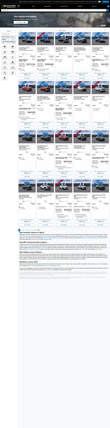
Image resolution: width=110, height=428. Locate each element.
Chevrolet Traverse (86, 237)
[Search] (107, 10)
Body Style (4, 58)
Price (4, 79)
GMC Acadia (36, 249)
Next (38, 230)
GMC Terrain (29, 249)
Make (12, 48)
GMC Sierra (28, 246)
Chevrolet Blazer (48, 239)
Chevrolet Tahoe (35, 239)
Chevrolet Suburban (98, 237)
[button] (108, 6)
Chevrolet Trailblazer (48, 237)
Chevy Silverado (72, 236)
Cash (13, 36)
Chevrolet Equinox (59, 237)
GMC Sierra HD (43, 247)
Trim (13, 58)
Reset (8, 31)
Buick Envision (32, 265)
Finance (8, 36)
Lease (4, 36)
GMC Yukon (82, 249)
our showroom (49, 269)
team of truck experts (47, 236)
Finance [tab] (26, 201)
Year (5, 48)
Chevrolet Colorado (92, 236)
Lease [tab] (30, 201)
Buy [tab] (23, 201)
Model (4, 53)
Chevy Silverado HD (81, 236)
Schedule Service (106, 1)
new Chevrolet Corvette (26, 236)
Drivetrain (4, 68)
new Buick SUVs (98, 264)
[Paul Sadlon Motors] (11, 6)
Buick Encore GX (47, 265)
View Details (27, 78)
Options (5, 63)
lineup (67, 254)
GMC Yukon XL (99, 249)
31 (35, 230)
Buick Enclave (57, 265)
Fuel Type (12, 63)
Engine (4, 74)
